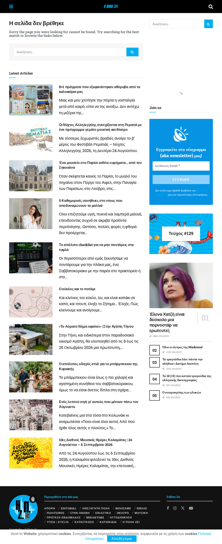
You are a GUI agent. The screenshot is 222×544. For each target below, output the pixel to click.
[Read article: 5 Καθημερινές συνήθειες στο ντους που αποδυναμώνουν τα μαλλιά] (30, 213)
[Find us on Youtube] (191, 508)
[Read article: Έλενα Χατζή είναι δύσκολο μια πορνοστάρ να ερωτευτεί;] (181, 285)
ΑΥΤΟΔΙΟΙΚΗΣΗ (121, 517)
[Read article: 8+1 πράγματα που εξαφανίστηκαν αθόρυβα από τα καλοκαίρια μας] (30, 99)
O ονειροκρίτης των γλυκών (181, 392)
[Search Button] (211, 6)
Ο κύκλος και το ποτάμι (77, 289)
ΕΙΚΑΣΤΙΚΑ (103, 513)
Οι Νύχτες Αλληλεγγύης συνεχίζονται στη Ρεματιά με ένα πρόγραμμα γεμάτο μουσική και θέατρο (100, 127)
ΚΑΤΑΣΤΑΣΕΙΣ (84, 522)
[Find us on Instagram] (174, 508)
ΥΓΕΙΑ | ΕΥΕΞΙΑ (58, 522)
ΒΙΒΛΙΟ (142, 508)
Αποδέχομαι (121, 538)
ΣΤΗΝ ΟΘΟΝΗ (80, 513)
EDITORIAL (69, 508)
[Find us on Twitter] (183, 508)
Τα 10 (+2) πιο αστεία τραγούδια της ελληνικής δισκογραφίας (186, 378)
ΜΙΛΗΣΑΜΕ (123, 508)
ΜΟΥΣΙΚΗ (141, 513)
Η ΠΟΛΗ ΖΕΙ (131, 522)
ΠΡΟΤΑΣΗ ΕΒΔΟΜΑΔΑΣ (64, 517)
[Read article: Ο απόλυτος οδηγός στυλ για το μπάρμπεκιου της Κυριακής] (30, 376)
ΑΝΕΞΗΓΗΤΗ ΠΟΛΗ (96, 508)
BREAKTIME (95, 517)
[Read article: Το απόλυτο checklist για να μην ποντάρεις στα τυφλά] (30, 257)
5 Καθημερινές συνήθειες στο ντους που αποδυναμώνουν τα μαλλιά (90, 202)
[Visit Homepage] (111, 6)
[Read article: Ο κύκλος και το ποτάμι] (30, 302)
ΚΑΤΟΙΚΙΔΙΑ (108, 522)
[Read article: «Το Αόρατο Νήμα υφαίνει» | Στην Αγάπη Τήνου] (30, 339)
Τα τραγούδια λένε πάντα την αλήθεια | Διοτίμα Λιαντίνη (182, 361)
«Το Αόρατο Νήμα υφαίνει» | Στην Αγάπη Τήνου (96, 326)
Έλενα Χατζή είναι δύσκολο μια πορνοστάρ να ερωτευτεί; (167, 322)
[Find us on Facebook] (168, 508)
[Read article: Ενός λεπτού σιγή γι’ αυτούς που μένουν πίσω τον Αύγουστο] (30, 414)
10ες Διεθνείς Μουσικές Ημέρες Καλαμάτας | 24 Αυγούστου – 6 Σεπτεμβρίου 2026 (95, 442)
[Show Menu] (11, 6)
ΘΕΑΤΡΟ (123, 513)
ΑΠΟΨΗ (49, 508)
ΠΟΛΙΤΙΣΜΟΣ (56, 513)
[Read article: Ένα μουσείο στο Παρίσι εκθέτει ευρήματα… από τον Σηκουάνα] (30, 175)
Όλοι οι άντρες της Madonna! (182, 347)
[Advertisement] (181, 64)
